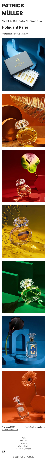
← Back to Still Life (10, 430)
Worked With (24, 21)
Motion (15, 21)
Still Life (9, 21)
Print (3, 21)
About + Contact (36, 21)
